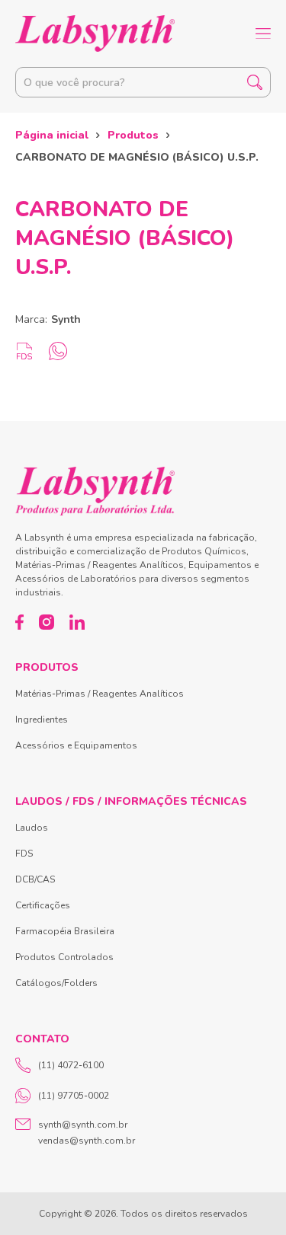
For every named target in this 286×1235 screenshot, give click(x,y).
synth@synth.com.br (82, 1125)
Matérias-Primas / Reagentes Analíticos (99, 694)
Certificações (42, 905)
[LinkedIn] (77, 622)
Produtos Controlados (64, 957)
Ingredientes (41, 719)
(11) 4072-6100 (71, 1065)
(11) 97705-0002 (73, 1096)
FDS (24, 853)
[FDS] (24, 351)
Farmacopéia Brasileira (64, 931)
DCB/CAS (35, 879)
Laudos (31, 828)
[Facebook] (19, 622)
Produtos (133, 135)
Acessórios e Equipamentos (76, 745)
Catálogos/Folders (56, 983)
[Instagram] (46, 622)
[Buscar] (254, 82)
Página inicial (51, 135)
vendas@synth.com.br (86, 1140)
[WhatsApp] (58, 351)
